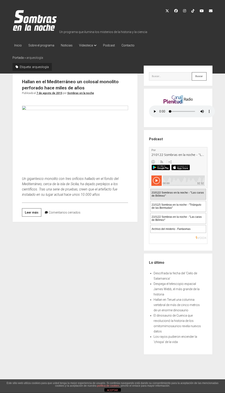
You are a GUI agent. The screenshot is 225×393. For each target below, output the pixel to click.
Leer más (33, 213)
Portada (18, 57)
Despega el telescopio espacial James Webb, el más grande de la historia (177, 289)
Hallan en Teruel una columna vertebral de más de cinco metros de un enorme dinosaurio (177, 305)
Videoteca (86, 45)
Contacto (128, 45)
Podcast (109, 45)
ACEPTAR (112, 390)
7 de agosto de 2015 (49, 93)
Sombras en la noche (80, 93)
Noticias (67, 45)
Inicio (18, 45)
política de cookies (108, 385)
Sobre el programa (41, 45)
